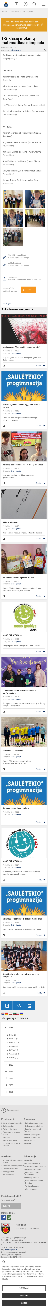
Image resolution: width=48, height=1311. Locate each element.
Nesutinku (24, 1296)
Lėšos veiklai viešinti (10, 1169)
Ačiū (27, 290)
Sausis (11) (13, 1058)
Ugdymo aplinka (8, 1126)
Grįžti (8, 303)
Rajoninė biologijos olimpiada (16, 808)
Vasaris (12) (14, 1054)
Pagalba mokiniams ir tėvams (33, 1130)
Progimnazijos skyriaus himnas (11, 1133)
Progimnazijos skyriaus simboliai (11, 1145)
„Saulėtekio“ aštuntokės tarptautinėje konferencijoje (19, 692)
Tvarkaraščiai (13, 1110)
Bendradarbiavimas (10, 1140)
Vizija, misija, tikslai (10, 1129)
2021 (11, 1092)
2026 (11, 1027)
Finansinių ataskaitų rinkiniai (13, 1166)
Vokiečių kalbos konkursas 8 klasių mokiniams (24, 465)
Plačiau (39, 365)
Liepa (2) (12, 1035)
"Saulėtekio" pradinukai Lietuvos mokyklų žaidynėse (21, 975)
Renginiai (6, 1137)
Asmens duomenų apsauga (35, 1166)
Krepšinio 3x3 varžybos (13, 751)
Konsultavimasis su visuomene (32, 1173)
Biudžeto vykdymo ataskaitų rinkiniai (13, 1161)
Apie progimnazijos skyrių (12, 1123)
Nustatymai (24, 1288)
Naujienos (15, 11)
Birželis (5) (13, 1039)
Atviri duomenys (31, 1189)
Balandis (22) (14, 1046)
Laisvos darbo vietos (33, 1163)
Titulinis (4, 11)
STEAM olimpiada (11, 522)
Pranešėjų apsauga (32, 1178)
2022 (11, 1085)
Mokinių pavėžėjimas (33, 1134)
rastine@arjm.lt (11, 1250)
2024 (11, 1072)
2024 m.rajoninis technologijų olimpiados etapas (21, 406)
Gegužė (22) (14, 1043)
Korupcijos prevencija (33, 1169)
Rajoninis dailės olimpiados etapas (18, 578)
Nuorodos (29, 1160)
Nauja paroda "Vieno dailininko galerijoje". (21, 347)
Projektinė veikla (9, 1175)
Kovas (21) (13, 1050)
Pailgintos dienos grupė (34, 1123)
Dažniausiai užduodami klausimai (34, 1182)
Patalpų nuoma (30, 1140)
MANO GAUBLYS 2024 (12, 635)
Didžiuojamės (28, 11)
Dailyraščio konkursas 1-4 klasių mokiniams (22, 919)
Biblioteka (29, 1143)
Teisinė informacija (32, 1186)
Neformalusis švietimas (34, 1126)
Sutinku (24, 1303)
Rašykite (6, 1206)
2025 (11, 1065)
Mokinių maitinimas (32, 1137)
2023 (11, 1078)
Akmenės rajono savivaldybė (27, 1228)
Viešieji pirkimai (8, 1172)
